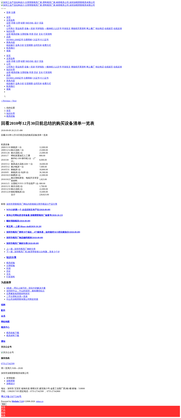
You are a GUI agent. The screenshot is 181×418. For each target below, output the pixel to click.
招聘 (3, 305)
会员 (3, 316)
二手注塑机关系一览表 (17, 296)
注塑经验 (10, 265)
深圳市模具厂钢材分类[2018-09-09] (22, 243)
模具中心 (5, 327)
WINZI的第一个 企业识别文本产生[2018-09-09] (28, 209)
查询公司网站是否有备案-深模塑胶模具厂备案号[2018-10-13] (34, 215)
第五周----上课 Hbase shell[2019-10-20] (23, 226)
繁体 (4, 404)
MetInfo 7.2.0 (18, 401)
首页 (8, 17)
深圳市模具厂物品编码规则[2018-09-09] (24, 237)
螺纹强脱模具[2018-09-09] (18, 221)
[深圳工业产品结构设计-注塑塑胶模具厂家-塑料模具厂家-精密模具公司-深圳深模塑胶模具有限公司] (90, 4)
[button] (6, 101)
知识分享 (10, 113)
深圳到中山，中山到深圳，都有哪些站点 (25, 291)
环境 (8, 268)
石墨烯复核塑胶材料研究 (18, 293)
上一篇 (21, 249)
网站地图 (5, 321)
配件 (3, 310)
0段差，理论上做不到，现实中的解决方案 (26, 288)
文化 (8, 274)
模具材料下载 (12, 335)
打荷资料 (10, 277)
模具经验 (10, 116)
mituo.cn (39, 401)
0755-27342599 (7, 363)
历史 (8, 271)
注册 (13, 12)
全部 (8, 23)
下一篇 (33, 252)
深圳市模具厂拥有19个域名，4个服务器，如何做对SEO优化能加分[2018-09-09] (43, 232)
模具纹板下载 (12, 333)
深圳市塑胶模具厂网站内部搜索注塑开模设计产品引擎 (31, 204)
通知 (3, 341)
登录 (8, 12)
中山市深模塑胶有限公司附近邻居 (22, 299)
